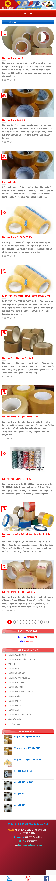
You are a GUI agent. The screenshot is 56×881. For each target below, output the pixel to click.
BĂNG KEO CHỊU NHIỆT (16, 682)
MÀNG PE (11, 664)
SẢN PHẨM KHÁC (14, 719)
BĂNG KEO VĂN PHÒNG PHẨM (19, 715)
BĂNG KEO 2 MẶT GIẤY (16, 673)
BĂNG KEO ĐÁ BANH (16, 687)
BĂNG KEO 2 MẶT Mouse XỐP (19, 678)
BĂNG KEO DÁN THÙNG (17, 655)
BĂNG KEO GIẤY (14, 696)
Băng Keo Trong (14, 724)
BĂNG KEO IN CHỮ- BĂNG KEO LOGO (21, 659)
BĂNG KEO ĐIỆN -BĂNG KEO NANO (21, 692)
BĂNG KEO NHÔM (14, 701)
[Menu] (31, 13)
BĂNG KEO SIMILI (14, 706)
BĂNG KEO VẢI (13, 710)
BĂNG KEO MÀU (14, 668)
